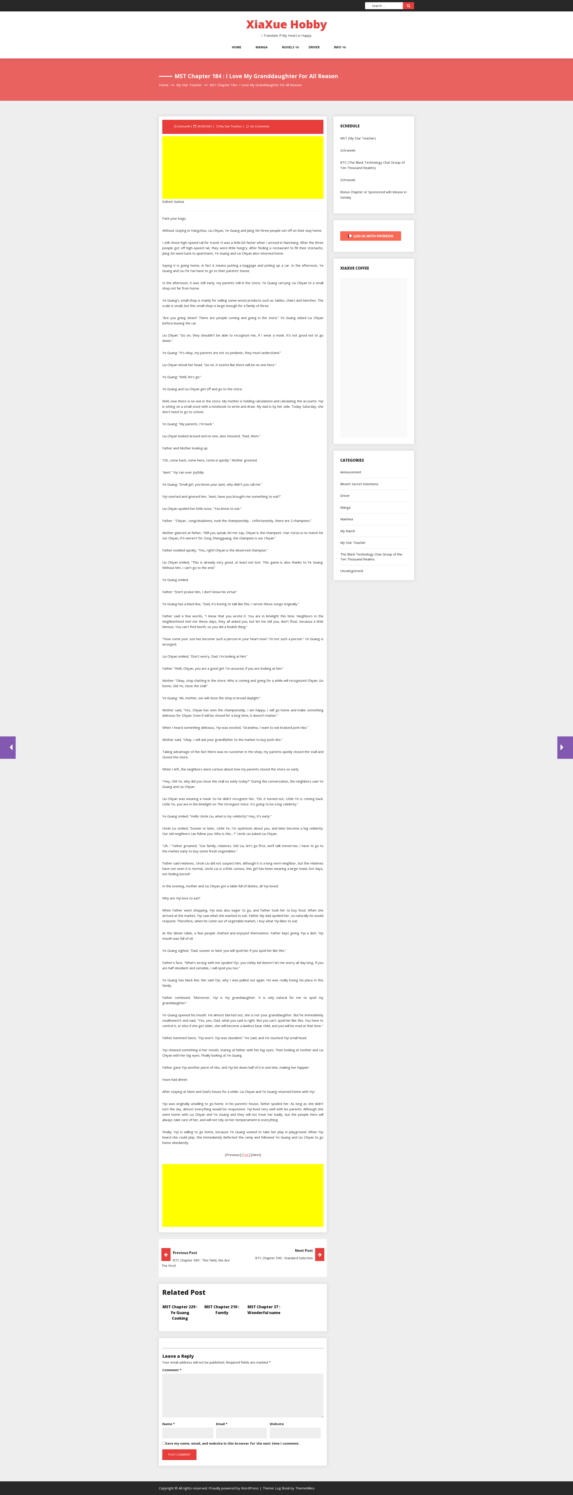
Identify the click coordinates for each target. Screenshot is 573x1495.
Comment (172, 1370)
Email (221, 1424)
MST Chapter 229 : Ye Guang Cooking (179, 1312)
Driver (314, 47)
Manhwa (346, 519)
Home (236, 47)
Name (168, 1424)
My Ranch (347, 531)
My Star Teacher (231, 126)
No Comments (259, 126)
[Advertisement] (243, 168)
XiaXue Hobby (286, 24)
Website (277, 1424)
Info (337, 47)
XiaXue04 (183, 126)
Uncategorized (351, 570)
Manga (262, 47)
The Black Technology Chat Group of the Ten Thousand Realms (371, 556)
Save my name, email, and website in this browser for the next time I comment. (232, 1443)
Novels (288, 47)
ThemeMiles (304, 1488)
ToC (246, 1154)
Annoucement (350, 472)
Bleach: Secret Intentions (359, 484)
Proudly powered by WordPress (234, 1488)
